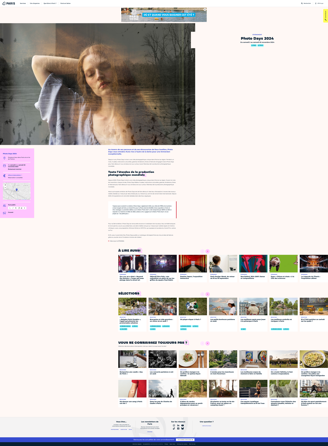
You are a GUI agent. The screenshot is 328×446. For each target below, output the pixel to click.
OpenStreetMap (24, 199)
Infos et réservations (14, 175)
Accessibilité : (153, 444)
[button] (17, 189)
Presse (166, 444)
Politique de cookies (182, 444)
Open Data (172, 444)
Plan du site (192, 444)
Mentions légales (137, 444)
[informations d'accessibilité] (17, 208)
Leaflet (17, 199)
